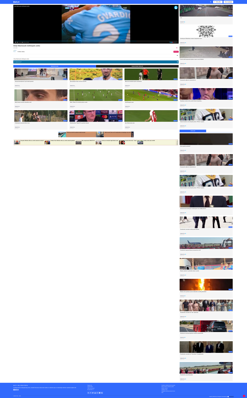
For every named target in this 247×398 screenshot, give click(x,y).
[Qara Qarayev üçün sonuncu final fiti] (96, 74)
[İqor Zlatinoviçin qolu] (151, 115)
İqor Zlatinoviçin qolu (130, 123)
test (181, 17)
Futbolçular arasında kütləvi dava (22, 123)
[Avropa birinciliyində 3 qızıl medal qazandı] (40, 74)
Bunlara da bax (54, 66)
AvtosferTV (182, 21)
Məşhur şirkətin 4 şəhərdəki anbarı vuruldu (189, 270)
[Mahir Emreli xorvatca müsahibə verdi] (40, 95)
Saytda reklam (90, 386)
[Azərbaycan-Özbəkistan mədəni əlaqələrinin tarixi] (206, 31)
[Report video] (177, 55)
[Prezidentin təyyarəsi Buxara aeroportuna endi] (206, 242)
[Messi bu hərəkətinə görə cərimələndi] (151, 74)
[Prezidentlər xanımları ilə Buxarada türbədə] (206, 222)
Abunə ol (176, 51)
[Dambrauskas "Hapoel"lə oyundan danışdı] (96, 115)
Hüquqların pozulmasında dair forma (168, 391)
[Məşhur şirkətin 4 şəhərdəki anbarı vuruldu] (206, 263)
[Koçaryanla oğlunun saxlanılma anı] (206, 159)
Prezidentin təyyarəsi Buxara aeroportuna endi (190, 250)
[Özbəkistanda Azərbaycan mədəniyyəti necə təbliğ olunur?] (206, 201)
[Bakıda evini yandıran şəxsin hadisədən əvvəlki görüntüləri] (206, 284)
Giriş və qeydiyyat (228, 1)
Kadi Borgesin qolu (129, 102)
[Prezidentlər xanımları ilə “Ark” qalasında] (206, 305)
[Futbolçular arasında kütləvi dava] (40, 115)
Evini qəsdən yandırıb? (185, 146)
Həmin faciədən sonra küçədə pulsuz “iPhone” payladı (192, 121)
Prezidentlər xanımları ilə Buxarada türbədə (189, 229)
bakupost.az (182, 295)
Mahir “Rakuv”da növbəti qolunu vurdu (78, 102)
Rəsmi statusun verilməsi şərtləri (168, 386)
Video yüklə (218, 1)
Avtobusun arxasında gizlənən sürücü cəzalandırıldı (191, 333)
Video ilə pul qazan (90, 388)
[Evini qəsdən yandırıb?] (206, 139)
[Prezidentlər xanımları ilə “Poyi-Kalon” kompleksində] (206, 346)
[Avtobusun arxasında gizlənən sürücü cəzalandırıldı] (206, 326)
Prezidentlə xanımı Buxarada (186, 374)
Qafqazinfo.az (17, 85)
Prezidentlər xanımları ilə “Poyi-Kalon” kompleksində (191, 354)
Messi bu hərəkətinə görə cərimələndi (133, 81)
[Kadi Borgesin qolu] (151, 95)
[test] (206, 10)
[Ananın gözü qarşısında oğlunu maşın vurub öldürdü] (206, 52)
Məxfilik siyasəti (165, 388)
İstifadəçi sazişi (164, 389)
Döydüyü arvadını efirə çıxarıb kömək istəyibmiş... (191, 100)
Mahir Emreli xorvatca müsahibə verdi (23, 102)
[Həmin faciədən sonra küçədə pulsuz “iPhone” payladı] (206, 114)
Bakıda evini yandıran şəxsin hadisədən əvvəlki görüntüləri (193, 291)
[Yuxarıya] (244, 396)
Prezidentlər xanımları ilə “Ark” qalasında (189, 312)
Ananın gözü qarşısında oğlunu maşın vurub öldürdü (192, 59)
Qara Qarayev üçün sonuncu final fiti (78, 81)
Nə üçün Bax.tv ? (90, 389)
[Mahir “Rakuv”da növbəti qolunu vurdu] (96, 95)
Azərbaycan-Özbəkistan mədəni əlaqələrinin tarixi (191, 38)
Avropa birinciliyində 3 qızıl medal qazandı (24, 81)
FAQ (162, 392)
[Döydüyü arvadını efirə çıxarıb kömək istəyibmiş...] (206, 93)
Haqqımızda (89, 385)
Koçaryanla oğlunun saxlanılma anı (188, 80)
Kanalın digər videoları (137, 66)
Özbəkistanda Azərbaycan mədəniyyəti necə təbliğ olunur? (193, 208)
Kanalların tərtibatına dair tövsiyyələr (168, 385)
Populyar (193, 130)
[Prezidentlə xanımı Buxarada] (206, 367)
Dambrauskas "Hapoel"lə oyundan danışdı (79, 123)
